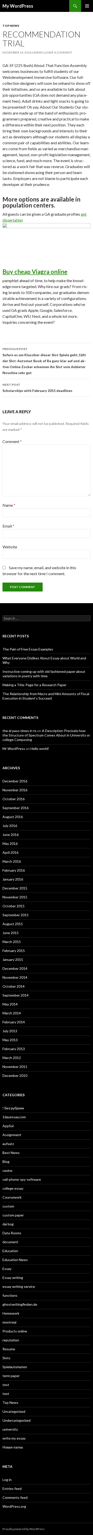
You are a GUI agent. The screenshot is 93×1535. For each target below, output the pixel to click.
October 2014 (13, 986)
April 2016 (10, 852)
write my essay (14, 1438)
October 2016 (13, 799)
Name (8, 505)
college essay (12, 1188)
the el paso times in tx (19, 731)
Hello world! (40, 748)
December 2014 (14, 968)
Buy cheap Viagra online (34, 271)
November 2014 (14, 977)
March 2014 (11, 1013)
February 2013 (13, 1049)
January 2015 (12, 959)
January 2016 (12, 879)
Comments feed (15, 1497)
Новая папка (12, 1447)
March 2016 (11, 861)
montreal (9, 1322)
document (10, 1242)
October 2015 (13, 906)
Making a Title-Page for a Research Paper (34, 685)
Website (9, 546)
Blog (5, 1161)
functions (9, 1295)
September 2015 (15, 915)
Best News (11, 1153)
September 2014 (15, 995)
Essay (6, 1269)
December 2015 (14, 888)
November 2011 (14, 1066)
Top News (10, 26)
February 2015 (13, 950)
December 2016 (14, 781)
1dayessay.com (14, 1117)
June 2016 (10, 834)
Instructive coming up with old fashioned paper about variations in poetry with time (43, 673)
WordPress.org (14, 1506)
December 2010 (14, 1075)
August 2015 (12, 924)
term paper (11, 1376)
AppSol (8, 1126)
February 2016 (13, 870)
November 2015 (14, 897)
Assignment (11, 1135)
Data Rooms (11, 1233)
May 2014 (10, 1004)
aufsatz (8, 1144)
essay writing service (18, 1286)
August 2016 (12, 817)
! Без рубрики (13, 1108)
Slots (6, 1358)
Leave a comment (58, 52)
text (5, 1393)
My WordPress (17, 6)
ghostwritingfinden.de (19, 1304)
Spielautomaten (14, 1367)
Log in (7, 1479)
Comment (12, 441)
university (10, 1429)
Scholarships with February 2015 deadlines (37, 388)
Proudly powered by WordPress (23, 1529)
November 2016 (14, 790)
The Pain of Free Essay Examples (27, 649)
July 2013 (9, 1031)
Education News (15, 1260)
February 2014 (13, 1022)
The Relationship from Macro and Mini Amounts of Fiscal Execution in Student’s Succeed (45, 696)
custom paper (13, 1215)
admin (38, 52)
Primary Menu (87, 6)
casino (7, 1170)
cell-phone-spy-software (21, 1179)
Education (10, 1251)
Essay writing (12, 1277)
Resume (8, 1349)
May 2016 (10, 843)
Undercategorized (16, 1420)
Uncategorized (13, 1411)
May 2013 (10, 1040)
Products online (14, 1331)
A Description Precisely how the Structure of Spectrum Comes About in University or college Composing (46, 735)
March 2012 (11, 1058)
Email (8, 526)
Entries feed (12, 1488)
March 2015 (11, 942)
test (5, 1385)
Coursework (12, 1197)
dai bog (8, 1224)
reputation (10, 1340)
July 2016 (9, 826)
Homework (10, 1313)
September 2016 (15, 808)
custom (8, 1206)
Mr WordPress (13, 748)
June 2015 (10, 933)
